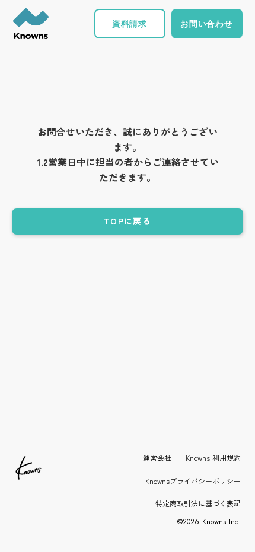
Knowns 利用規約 (213, 458)
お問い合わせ (206, 23)
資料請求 (129, 23)
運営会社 (157, 458)
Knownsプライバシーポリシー (193, 481)
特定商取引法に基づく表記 (198, 503)
